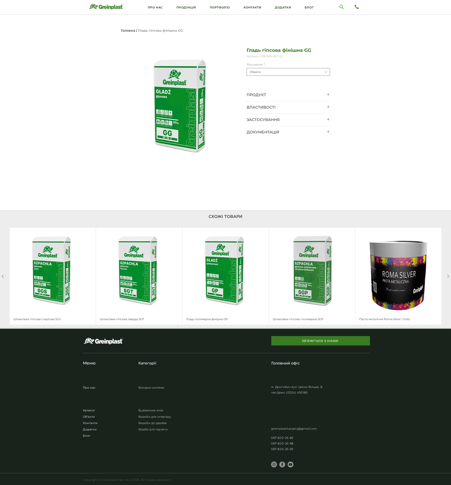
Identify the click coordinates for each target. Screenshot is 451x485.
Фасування (256, 64)
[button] (283, 7)
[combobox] (288, 72)
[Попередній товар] (3, 276)
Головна (128, 30)
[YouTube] (290, 464)
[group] (225, 276)
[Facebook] (282, 464)
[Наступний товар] (448, 276)
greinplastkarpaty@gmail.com (294, 428)
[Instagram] (274, 464)
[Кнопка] (341, 6)
